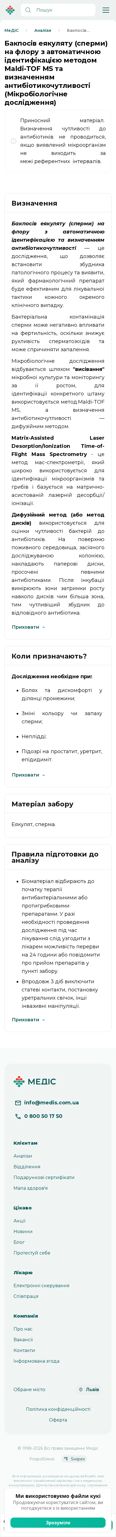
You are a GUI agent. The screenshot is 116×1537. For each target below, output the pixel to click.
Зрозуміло (58, 1523)
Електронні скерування (42, 1285)
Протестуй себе (32, 1253)
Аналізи (23, 1156)
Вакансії (23, 1339)
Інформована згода (36, 1361)
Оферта (58, 1420)
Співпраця (26, 1296)
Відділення (27, 1166)
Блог (19, 1242)
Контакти (24, 1350)
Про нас (23, 1329)
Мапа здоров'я (31, 1188)
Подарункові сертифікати (44, 1177)
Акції (19, 1221)
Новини (23, 1231)
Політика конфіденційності (58, 1409)
